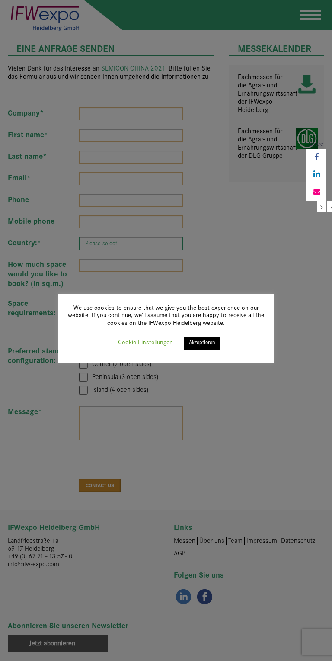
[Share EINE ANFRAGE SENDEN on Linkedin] (316, 175)
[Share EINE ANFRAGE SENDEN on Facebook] (316, 158)
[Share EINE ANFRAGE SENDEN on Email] (316, 192)
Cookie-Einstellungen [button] (145, 343)
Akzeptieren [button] (202, 343)
